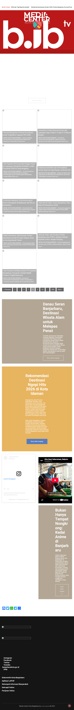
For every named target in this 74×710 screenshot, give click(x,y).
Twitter (7, 662)
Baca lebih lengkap (37, 441)
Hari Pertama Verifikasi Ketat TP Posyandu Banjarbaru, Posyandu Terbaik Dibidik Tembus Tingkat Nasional (19, 273)
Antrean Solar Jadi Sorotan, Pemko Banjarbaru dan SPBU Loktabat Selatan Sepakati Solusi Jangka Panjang (53, 237)
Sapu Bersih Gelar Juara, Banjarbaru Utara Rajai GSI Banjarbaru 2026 (54, 204)
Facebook (7, 660)
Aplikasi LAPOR (8, 681)
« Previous (7, 289)
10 (42, 289)
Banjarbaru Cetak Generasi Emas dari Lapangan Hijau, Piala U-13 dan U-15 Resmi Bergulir (54, 132)
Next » (60, 289)
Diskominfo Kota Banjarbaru (13, 677)
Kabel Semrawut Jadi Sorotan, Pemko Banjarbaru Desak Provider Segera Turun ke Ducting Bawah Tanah (18, 238)
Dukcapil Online (8, 687)
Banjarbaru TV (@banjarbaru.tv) (19, 499)
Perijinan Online (8, 690)
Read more (21, 141)
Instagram (8, 658)
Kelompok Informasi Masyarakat (15, 684)
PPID (5, 669)
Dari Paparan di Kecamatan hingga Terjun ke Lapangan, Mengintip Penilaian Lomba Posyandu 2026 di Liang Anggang (19, 166)
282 (53, 289)
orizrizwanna (45, 706)
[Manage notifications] (69, 705)
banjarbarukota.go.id (10, 667)
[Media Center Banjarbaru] (37, 18)
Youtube (7, 665)
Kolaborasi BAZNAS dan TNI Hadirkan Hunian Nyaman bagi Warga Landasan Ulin (54, 168)
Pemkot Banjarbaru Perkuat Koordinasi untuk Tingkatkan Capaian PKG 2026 (18, 133)
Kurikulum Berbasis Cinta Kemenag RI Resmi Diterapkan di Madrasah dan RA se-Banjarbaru (19, 202)
